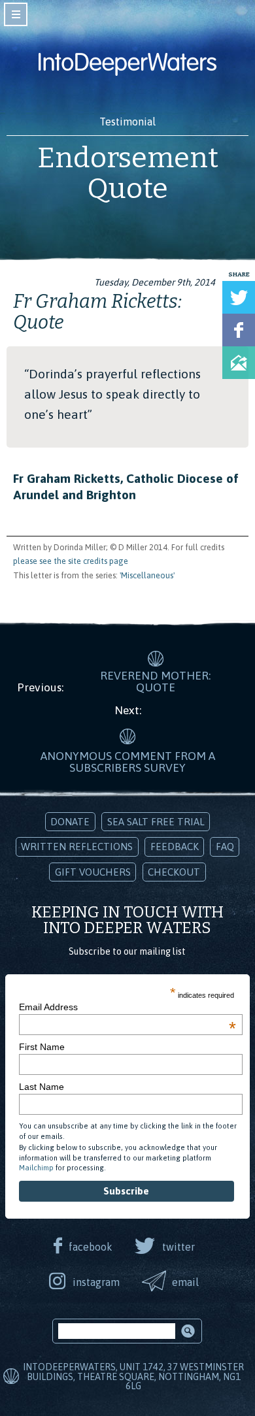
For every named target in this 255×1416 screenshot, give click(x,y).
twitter (178, 1247)
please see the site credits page (70, 561)
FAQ (225, 846)
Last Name (41, 1086)
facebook (90, 1247)
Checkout (174, 872)
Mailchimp (36, 1168)
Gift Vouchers (93, 872)
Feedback (174, 846)
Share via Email (238, 362)
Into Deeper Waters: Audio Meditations (127, 64)
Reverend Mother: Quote (155, 681)
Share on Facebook (238, 330)
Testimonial (127, 121)
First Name (42, 1047)
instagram (96, 1282)
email (185, 1282)
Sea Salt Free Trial (156, 821)
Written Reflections (77, 846)
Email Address (127, 1007)
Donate (70, 821)
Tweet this (238, 297)
